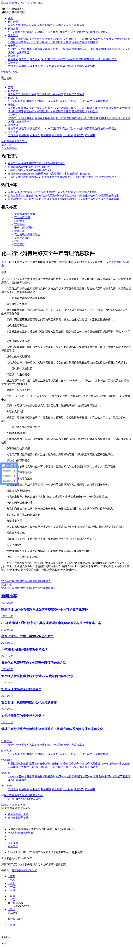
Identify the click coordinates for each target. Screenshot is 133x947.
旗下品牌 (14, 843)
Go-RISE (46, 59)
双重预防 (56, 59)
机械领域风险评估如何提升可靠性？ (28, 166)
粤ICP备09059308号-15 (20, 832)
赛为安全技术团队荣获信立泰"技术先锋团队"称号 (36, 163)
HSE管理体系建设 (89, 38)
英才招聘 (90, 66)
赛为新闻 (13, 59)
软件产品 (13, 21)
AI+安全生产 (15, 32)
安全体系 (67, 59)
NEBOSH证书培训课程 (21, 49)
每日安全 (111, 59)
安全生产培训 (22, 217)
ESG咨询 (93, 42)
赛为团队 (57, 66)
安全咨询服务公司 (24, 214)
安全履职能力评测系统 (27, 234)
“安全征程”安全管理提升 (65, 38)
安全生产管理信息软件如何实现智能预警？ (26, 581)
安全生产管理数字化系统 (22, 25)
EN (3, 72)
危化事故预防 (100, 32)
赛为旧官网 (12, 72)
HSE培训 (78, 59)
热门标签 (13, 836)
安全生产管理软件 (24, 227)
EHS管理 (19, 220)
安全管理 (24, 59)
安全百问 (35, 59)
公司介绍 (13, 66)
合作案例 (68, 66)
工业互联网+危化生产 (57, 32)
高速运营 (76, 32)
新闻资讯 (13, 56)
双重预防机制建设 (18, 38)
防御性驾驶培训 (108, 49)
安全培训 (13, 45)
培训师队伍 (22, 52)
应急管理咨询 (79, 42)
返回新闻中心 (9, 148)
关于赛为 (13, 62)
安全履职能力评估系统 (50, 25)
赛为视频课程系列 (45, 49)
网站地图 (13, 839)
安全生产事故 (22, 238)
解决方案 (13, 28)
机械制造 (28, 32)
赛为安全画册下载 (18, 814)
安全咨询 (13, 35)
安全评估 (19, 224)
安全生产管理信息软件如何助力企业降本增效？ (28, 588)
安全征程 (19, 231)
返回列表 (6, 144)
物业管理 (87, 32)
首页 (10, 18)
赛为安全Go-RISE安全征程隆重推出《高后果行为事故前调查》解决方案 (49, 173)
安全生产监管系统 (74, 25)
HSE (16, 241)
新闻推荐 (9, 596)
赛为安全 (13, 846)
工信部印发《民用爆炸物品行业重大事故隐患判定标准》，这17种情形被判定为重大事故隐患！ (62, 177)
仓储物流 (39, 32)
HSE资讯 (19, 244)
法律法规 (100, 59)
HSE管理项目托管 (60, 42)
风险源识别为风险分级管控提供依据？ (30, 170)
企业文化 (35, 66)
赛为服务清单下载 (18, 817)
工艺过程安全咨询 (39, 38)
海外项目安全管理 (111, 38)
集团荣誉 (46, 66)
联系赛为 (79, 66)
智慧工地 (89, 59)
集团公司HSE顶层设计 (37, 42)
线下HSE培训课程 (66, 49)
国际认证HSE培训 (87, 49)
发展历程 (24, 66)
